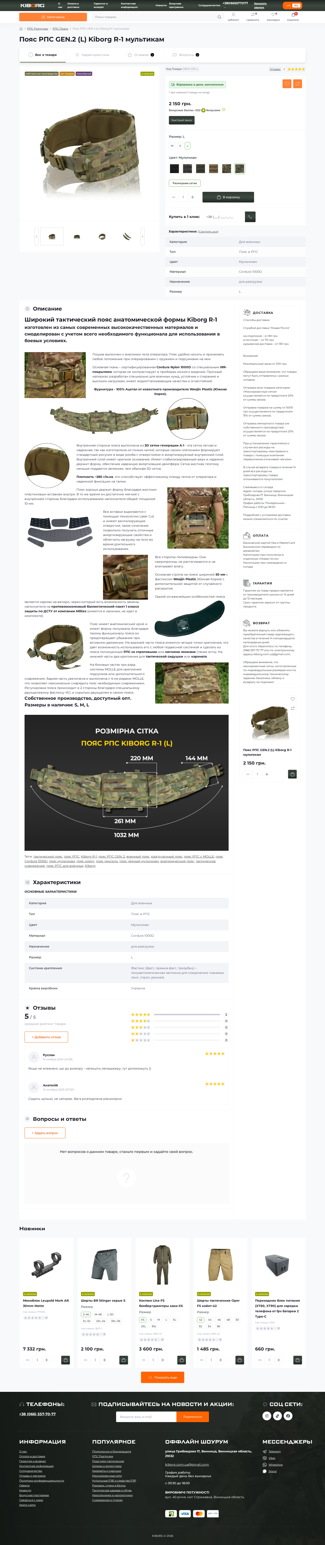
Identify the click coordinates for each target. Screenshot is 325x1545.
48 (228, 1319)
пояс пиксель (107, 861)
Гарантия (262, 583)
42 (200, 1319)
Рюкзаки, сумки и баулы (109, 1485)
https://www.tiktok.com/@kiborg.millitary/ (277, 1415)
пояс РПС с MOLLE (199, 856)
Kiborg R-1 (89, 856)
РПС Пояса (60, 28)
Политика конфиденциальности (41, 1480)
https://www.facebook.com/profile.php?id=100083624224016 (288, 1415)
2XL (143, 1326)
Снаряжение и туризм (107, 1500)
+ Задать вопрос (45, 1133)
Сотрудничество (209, 5)
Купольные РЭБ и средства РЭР (114, 1480)
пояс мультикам (62, 861)
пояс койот (85, 861)
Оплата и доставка (32, 1456)
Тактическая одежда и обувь (112, 1490)
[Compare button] (297, 83)
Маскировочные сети (107, 1475)
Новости (161, 5)
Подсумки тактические (108, 1461)
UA (288, 5)
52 (200, 1326)
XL (174, 1319)
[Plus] (192, 197)
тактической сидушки (164, 656)
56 (218, 1326)
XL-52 (86, 1321)
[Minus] (173, 197)
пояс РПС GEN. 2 (111, 856)
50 (237, 1319)
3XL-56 (115, 1321)
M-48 (98, 1314)
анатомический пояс (177, 861)
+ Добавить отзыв (46, 1037)
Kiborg (90, 866)
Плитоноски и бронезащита (111, 1451)
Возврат (261, 623)
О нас (23, 1451)
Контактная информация (36, 1466)
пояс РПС (71, 856)
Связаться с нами (31, 1500)
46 (219, 1319)
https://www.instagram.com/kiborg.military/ (266, 1415)
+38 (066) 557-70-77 (37, 1414)
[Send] (250, 217)
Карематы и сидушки (106, 1471)
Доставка (263, 313)
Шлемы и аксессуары (107, 1466)
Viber (272, 1458)
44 (210, 1319)
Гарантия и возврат (32, 1461)
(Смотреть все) (208, 231)
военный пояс (137, 856)
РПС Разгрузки (37, 28)
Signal (273, 1471)
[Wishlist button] (287, 83)
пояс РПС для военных (64, 866)
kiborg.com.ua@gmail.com (187, 1465)
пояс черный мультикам (139, 861)
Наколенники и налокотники (112, 1495)
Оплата (261, 536)
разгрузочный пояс (166, 856)
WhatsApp (276, 1464)
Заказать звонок (260, 5)
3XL (154, 1326)
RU (296, 5)
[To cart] (292, 774)
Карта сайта (27, 1505)
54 (209, 1326)
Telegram (275, 1451)
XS (142, 1319)
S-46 (86, 1314)
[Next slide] (143, 236)
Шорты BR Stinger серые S (103, 1301)
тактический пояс (47, 856)
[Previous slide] (36, 236)
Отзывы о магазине (32, 1475)
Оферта (24, 1485)
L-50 (110, 1314)
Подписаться (193, 1416)
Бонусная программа (34, 1495)
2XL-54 (100, 1321)
